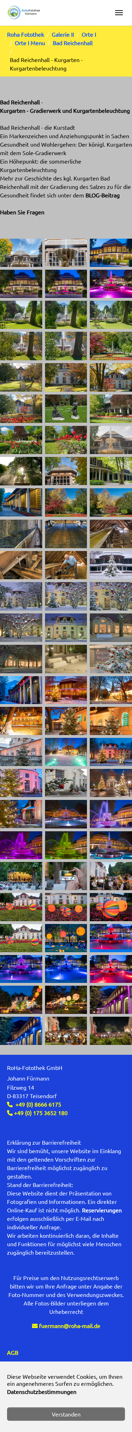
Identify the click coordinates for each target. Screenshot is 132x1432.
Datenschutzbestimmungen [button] (41, 1391)
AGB (12, 1352)
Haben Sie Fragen (22, 211)
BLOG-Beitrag (103, 194)
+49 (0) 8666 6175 (38, 1104)
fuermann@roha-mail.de (69, 1325)
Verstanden (66, 1414)
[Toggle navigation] (119, 13)
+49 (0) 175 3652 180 (40, 1112)
